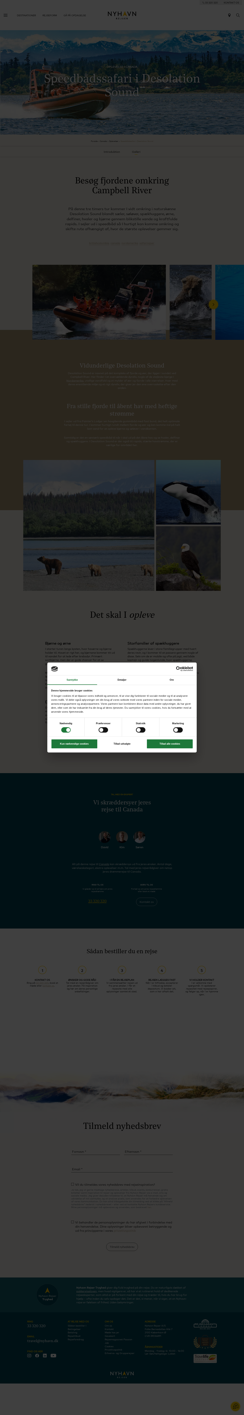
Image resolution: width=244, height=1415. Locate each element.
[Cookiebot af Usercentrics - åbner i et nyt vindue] (178, 668)
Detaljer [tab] (122, 679)
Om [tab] (172, 679)
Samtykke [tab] (72, 679)
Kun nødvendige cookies (74, 743)
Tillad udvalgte (122, 743)
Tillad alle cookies (170, 743)
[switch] (103, 730)
